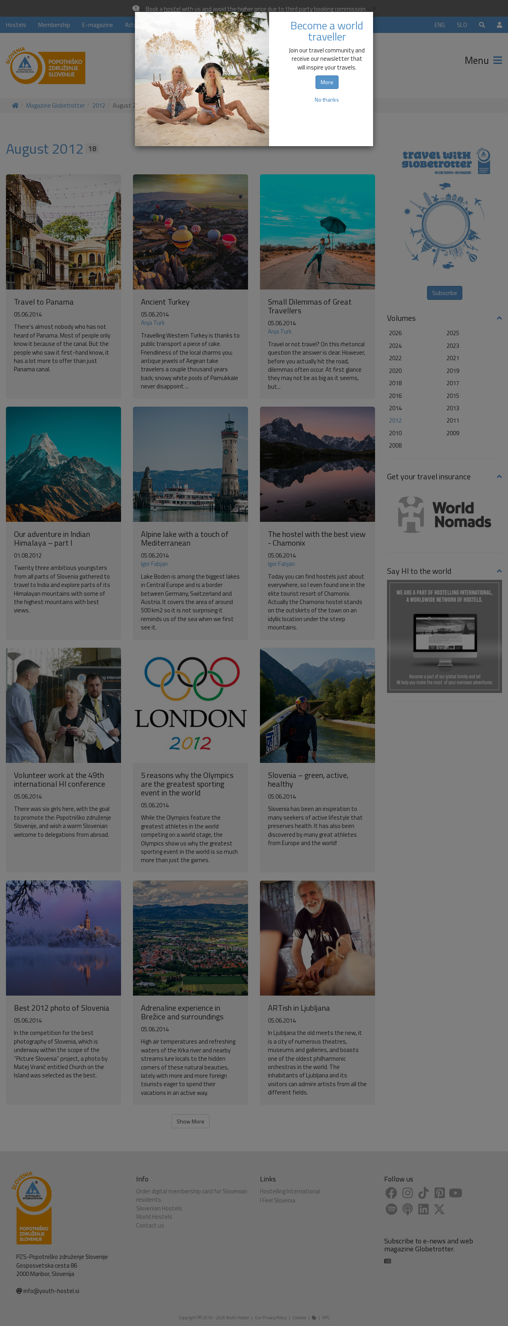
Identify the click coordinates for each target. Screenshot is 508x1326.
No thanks (327, 99)
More (327, 82)
